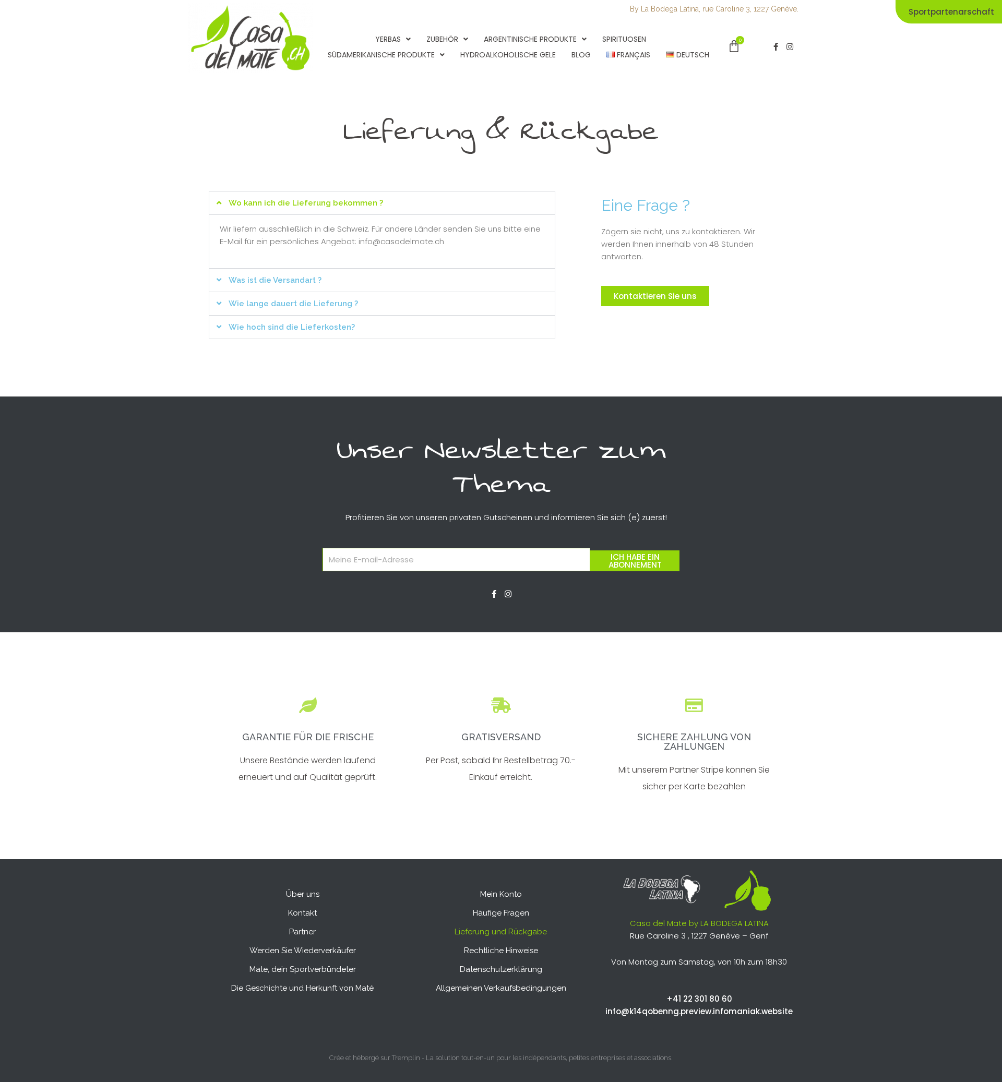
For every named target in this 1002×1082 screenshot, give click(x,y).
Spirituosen (624, 39)
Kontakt (302, 913)
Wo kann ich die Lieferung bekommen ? (306, 203)
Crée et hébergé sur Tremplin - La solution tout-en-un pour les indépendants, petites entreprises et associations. (501, 1058)
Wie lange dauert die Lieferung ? (293, 303)
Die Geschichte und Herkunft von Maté (302, 988)
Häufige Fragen (501, 913)
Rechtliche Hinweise (501, 950)
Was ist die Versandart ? (275, 280)
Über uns (302, 894)
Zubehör (442, 39)
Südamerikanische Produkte (381, 55)
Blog (581, 55)
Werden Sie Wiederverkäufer (302, 950)
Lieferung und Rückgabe (501, 931)
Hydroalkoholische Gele (508, 55)
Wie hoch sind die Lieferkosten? (292, 327)
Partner (302, 931)
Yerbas (388, 39)
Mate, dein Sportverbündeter (302, 969)
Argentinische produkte (530, 39)
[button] (382, 202)
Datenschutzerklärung (501, 969)
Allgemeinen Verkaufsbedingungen (501, 988)
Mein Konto (501, 894)
